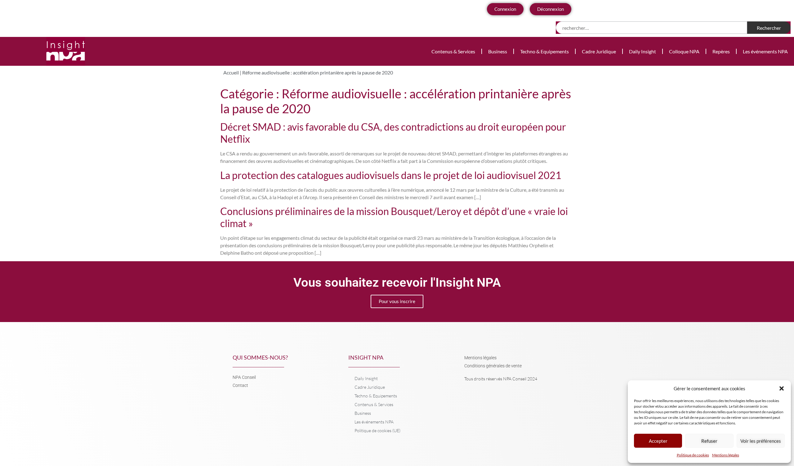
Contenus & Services (453, 51)
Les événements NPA (765, 51)
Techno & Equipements (544, 51)
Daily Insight (642, 51)
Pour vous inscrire (397, 301)
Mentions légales (725, 455)
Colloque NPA (684, 51)
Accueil (231, 72)
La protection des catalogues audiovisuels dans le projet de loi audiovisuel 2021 (390, 175)
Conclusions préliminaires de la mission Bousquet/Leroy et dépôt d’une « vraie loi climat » (394, 217)
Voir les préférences (760, 441)
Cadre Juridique (599, 51)
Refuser (709, 441)
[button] (781, 388)
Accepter (658, 441)
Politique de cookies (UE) (377, 430)
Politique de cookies (693, 455)
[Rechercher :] (651, 27)
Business (497, 51)
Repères (721, 51)
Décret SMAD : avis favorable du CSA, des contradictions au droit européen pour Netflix (393, 133)
